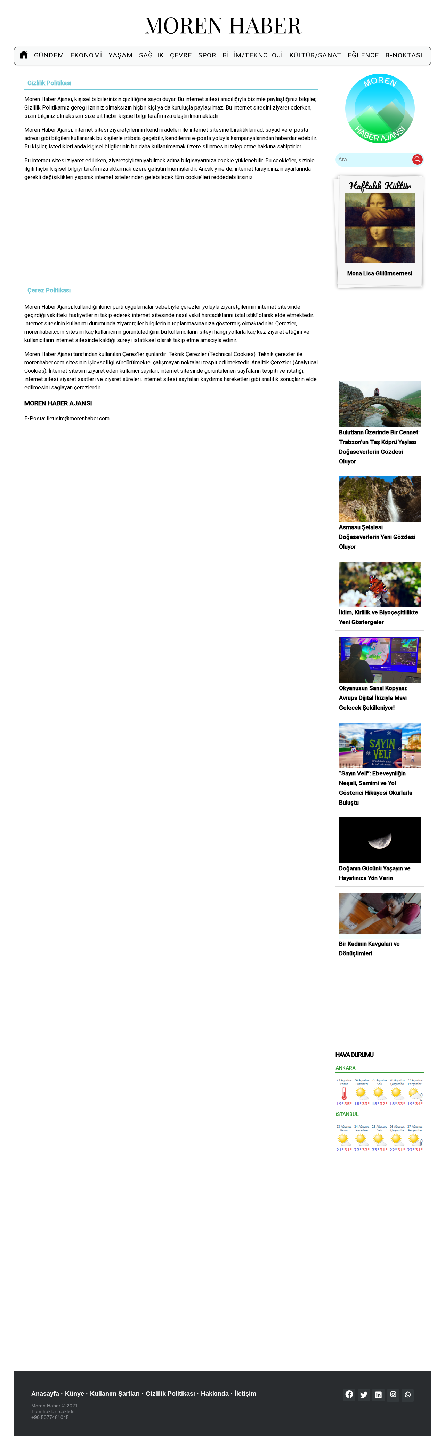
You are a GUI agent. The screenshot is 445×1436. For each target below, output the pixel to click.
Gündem (49, 55)
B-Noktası (403, 55)
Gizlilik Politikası (170, 1393)
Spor (207, 55)
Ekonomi (86, 55)
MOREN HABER (222, 24)
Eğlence (363, 55)
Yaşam (120, 55)
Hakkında (215, 1393)
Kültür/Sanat (315, 55)
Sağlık (151, 55)
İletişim (245, 1393)
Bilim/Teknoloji (252, 55)
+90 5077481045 (50, 1417)
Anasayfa (45, 1393)
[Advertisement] (171, 235)
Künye (74, 1393)
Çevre (181, 55)
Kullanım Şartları (115, 1393)
